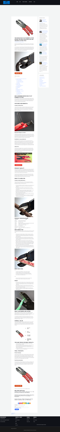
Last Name (16, 405)
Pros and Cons (18, 87)
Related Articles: (18, 94)
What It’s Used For (18, 84)
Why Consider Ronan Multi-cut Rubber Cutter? (21, 78)
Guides (16, 423)
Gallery (34, 421)
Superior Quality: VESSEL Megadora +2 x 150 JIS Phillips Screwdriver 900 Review (24, 392)
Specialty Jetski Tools (41, 83)
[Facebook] (18, 403)
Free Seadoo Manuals (2, 421)
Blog (33, 418)
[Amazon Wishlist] (23, 403)
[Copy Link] (25, 403)
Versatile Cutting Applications (20, 85)
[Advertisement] (30, 9)
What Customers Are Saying (19, 89)
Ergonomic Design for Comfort (20, 81)
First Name (16, 404)
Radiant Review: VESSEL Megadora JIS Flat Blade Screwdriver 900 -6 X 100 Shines (24, 399)
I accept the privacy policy (18, 408)
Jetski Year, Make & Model (18, 407)
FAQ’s (17, 88)
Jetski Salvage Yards (2, 418)
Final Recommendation (20, 93)
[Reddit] (22, 403)
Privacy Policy (28, 421)
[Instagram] (21, 403)
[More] (30, 403)
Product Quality (18, 83)
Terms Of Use (28, 418)
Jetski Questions (41, 80)
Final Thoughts (18, 91)
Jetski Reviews (41, 81)
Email (15, 406)
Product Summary (19, 92)
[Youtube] (19, 403)
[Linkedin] (28, 403)
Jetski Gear (40, 79)
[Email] (26, 403)
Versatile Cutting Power (20, 80)
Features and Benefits (19, 79)
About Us (16, 418)
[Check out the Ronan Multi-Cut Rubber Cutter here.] (18, 73)
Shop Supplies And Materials (42, 82)
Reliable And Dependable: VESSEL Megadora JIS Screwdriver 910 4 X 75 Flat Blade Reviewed (24, 395)
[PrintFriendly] (27, 403)
